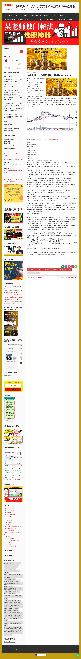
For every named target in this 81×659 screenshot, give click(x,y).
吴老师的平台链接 (39, 19)
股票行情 (5, 625)
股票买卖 (16, 608)
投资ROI (5, 593)
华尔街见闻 (10, 579)
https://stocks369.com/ (15, 141)
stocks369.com (51, 252)
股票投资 (10, 610)
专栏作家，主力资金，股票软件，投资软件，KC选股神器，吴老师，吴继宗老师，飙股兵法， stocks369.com (13, 576)
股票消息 (34, 272)
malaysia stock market (8, 567)
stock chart (6, 568)
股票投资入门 (15, 610)
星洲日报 (5, 598)
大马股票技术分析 (13, 15)
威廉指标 (10, 591)
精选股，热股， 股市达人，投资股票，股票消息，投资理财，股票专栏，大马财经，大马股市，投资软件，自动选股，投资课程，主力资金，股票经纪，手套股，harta (12, 604)
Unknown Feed (9, 550)
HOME (4, 15)
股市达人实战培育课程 (35, 15)
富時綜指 (14, 591)
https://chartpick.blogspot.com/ (11, 145)
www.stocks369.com (54, 139)
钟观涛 (35, 72)
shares (15, 567)
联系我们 (70, 19)
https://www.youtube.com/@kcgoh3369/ (13, 159)
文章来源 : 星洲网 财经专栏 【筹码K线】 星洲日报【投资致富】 (12, 596)
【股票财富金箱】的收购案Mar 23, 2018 (66, 277)
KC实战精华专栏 (62, 15)
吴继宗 (14, 579)
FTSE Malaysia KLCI (7, 565)
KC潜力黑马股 (9, 524)
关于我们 (8, 542)
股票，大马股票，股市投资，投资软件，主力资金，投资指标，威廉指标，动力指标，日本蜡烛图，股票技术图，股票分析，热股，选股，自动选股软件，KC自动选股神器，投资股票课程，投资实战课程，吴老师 (13, 630)
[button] (77, 655)
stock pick (6, 572)
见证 (54, 15)
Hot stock (29, 272)
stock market (13, 568)
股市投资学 (6, 608)
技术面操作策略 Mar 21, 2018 (35, 277)
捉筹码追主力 (9, 522)
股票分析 (5, 610)
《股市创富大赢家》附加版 (12, 540)
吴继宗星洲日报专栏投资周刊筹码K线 (56, 19)
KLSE (18, 565)
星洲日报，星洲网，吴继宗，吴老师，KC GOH (12, 600)
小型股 (18, 591)
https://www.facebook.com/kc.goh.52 (12, 164)
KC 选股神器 (24, 15)
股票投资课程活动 (10, 538)
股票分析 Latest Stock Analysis (43, 269)
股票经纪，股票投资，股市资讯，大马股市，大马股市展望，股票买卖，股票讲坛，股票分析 (12, 622)
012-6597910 (61, 254)
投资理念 (9, 593)
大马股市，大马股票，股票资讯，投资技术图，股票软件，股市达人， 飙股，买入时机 (12, 589)
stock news (17, 570)
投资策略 (14, 593)
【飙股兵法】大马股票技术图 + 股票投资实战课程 (44, 6)
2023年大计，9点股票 (16, 563)
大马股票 (5, 591)
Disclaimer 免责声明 (11, 546)
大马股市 (5, 586)
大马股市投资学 (11, 586)
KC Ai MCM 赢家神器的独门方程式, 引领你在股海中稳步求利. (17, 19)
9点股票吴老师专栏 (7, 563)
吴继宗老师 (46, 15)
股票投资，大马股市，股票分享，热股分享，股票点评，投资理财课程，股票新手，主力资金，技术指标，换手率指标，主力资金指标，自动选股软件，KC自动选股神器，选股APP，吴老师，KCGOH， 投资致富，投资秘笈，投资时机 (12, 615)
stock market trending (9, 570)
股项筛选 (38, 272)
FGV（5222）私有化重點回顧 (12, 286)
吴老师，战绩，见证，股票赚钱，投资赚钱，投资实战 (12, 584)
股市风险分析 (11, 608)
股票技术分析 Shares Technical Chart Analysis (61, 269)
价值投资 (5, 579)
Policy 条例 (8, 544)
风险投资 (10, 634)
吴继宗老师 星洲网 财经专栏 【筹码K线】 (11, 581)
